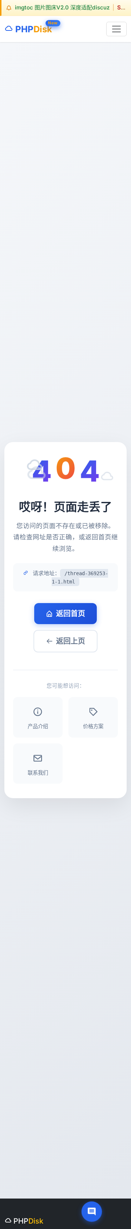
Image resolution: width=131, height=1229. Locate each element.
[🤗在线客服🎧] (92, 1211)
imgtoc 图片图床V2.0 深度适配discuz (62, 7)
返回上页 (70, 641)
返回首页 (70, 613)
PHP (32, 27)
